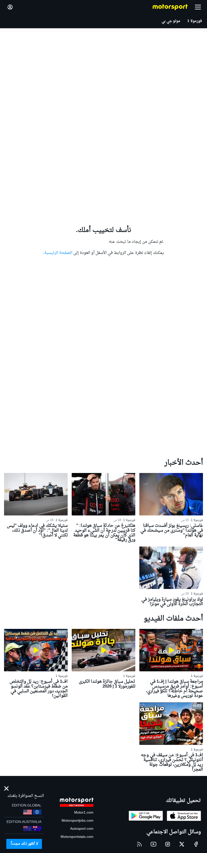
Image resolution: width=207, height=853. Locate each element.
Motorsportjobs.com (77, 820)
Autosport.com (81, 828)
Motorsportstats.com (77, 837)
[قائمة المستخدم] (10, 7)
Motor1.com (83, 812)
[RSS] (139, 844)
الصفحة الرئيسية (58, 253)
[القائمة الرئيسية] (198, 7)
